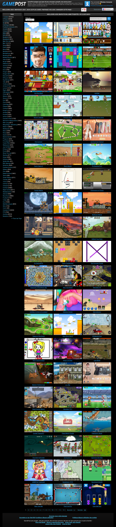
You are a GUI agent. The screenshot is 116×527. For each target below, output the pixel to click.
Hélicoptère (6, 92)
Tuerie (4, 67)
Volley (5, 200)
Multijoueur (6, 129)
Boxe (4, 49)
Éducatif (5, 76)
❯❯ (82, 510)
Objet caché (6, 190)
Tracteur (5, 179)
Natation (5, 216)
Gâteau (5, 169)
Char (4, 171)
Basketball (6, 39)
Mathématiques (7, 204)
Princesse (6, 141)
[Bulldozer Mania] (97, 203)
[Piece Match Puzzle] (67, 421)
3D (4, 23)
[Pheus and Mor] (67, 348)
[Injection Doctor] (67, 300)
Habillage (6, 25)
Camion (5, 183)
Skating (5, 155)
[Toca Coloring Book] (38, 348)
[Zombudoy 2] (67, 446)
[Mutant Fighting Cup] (38, 373)
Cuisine (5, 108)
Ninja (4, 133)
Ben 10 (5, 43)
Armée (5, 112)
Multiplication (7, 192)
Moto (4, 131)
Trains (5, 181)
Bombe (5, 51)
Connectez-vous (101, 5)
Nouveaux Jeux (20, 10)
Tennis (5, 175)
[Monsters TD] (97, 275)
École (4, 151)
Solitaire (5, 159)
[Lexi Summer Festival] (97, 130)
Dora (4, 70)
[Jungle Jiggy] (67, 81)
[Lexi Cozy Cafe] (97, 373)
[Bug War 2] (67, 130)
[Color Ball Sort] (97, 494)
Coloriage (6, 104)
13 (63, 510)
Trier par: (28, 18)
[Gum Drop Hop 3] (67, 324)
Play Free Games (40, 522)
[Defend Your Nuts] (97, 227)
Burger (5, 61)
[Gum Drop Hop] (38, 33)
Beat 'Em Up (6, 41)
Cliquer (5, 106)
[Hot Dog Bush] (38, 81)
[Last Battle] (97, 348)
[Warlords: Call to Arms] (97, 105)
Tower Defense (7, 177)
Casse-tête (6, 143)
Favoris (93, 5)
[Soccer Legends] (38, 105)
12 (60, 510)
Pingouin (5, 139)
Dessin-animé (7, 173)
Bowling (5, 55)
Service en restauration (10, 120)
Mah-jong (6, 122)
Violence (5, 84)
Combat (5, 188)
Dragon (5, 72)
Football (5, 198)
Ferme (5, 47)
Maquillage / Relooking (10, 124)
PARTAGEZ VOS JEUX (48, 10)
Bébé (4, 33)
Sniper (5, 157)
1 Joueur (5, 17)
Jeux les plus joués (34, 10)
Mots (4, 206)
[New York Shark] (67, 275)
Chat (4, 102)
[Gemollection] (97, 300)
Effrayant (5, 78)
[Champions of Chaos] (97, 178)
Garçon (5, 98)
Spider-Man (6, 161)
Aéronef (5, 194)
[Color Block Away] (67, 57)
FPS (4, 212)
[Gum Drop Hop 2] (67, 203)
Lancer (5, 88)
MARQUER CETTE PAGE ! (64, 10)
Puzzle (5, 114)
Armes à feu (7, 86)
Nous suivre (97, 9)
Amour (5, 116)
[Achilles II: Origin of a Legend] (38, 300)
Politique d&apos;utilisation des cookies (84, 517)
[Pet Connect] (38, 130)
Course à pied (7, 118)
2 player (5, 19)
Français (108, 9)
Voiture (5, 31)
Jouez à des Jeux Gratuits (73, 522)
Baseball (5, 37)
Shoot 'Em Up (7, 153)
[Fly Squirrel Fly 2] (97, 154)
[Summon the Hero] (97, 446)
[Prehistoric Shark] (97, 421)
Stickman (6, 165)
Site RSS (32, 517)
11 (56, 510)
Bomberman (6, 53)
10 (52, 510)
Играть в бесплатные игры (55, 522)
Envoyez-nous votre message (58, 516)
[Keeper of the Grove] (38, 324)
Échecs (5, 149)
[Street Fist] (38, 227)
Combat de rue (7, 167)
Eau (4, 202)
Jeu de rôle (6, 147)
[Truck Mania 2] (67, 227)
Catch (4, 208)
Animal (5, 65)
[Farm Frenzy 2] (38, 154)
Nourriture (6, 196)
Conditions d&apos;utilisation (44, 517)
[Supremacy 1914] (67, 470)
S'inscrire (110, 5)
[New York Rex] (38, 494)
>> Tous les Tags (16, 218)
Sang (4, 45)
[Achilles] (97, 81)
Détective (5, 63)
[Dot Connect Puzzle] (97, 251)
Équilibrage (6, 80)
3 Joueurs (6, 21)
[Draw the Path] (67, 178)
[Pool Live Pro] (67, 494)
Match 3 (5, 126)
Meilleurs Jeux (8, 10)
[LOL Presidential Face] (38, 57)
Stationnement (7, 137)
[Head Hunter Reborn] (38, 397)
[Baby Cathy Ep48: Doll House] (67, 33)
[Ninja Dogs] (38, 203)
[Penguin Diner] (67, 105)
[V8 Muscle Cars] (97, 324)
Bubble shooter (7, 57)
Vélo (4, 82)
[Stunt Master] (67, 154)
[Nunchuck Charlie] (97, 470)
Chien (4, 94)
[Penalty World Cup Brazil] (97, 57)
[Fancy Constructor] (67, 251)
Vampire (5, 185)
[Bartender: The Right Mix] (97, 33)
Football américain (8, 27)
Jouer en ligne (66, 524)
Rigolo (5, 90)
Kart (4, 100)
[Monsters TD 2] (67, 397)
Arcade (5, 29)
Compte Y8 (6, 210)
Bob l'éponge (7, 163)
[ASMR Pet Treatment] (38, 470)
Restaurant (6, 145)
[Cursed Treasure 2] (38, 421)
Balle (4, 35)
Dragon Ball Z (7, 74)
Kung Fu (5, 110)
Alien (4, 59)
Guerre (5, 135)
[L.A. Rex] (67, 373)
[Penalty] (97, 397)
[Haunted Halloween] (38, 446)
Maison (5, 96)
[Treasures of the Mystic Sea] (38, 275)
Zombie (5, 214)
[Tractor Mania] (38, 178)
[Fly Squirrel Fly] (38, 251)
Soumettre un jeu (24, 517)
